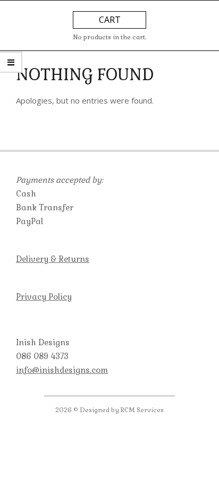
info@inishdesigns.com (62, 370)
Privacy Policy (44, 297)
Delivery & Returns (52, 259)
